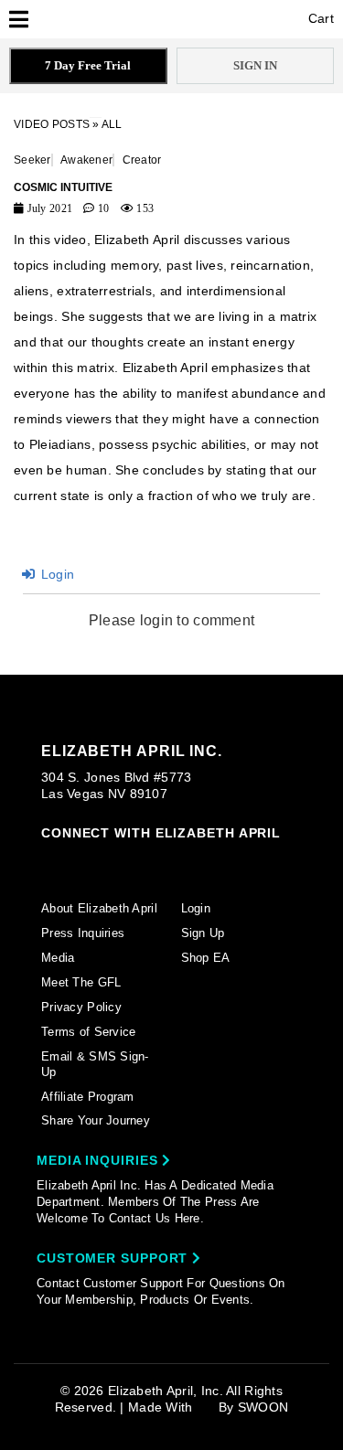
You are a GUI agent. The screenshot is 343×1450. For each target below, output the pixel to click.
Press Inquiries (82, 933)
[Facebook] (84, 861)
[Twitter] (154, 861)
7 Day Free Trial (88, 65)
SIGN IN (255, 65)
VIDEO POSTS (52, 124)
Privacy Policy (81, 1007)
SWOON (263, 1407)
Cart (319, 18)
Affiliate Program (87, 1096)
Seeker (32, 160)
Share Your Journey (95, 1120)
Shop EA (205, 958)
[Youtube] (189, 862)
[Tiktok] (120, 860)
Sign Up (203, 933)
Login (56, 574)
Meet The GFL (81, 982)
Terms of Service (88, 1032)
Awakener (86, 160)
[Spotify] (224, 861)
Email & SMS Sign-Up (95, 1064)
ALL (112, 124)
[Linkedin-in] (260, 860)
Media (57, 958)
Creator (142, 160)
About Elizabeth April (99, 908)
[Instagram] (49, 860)
